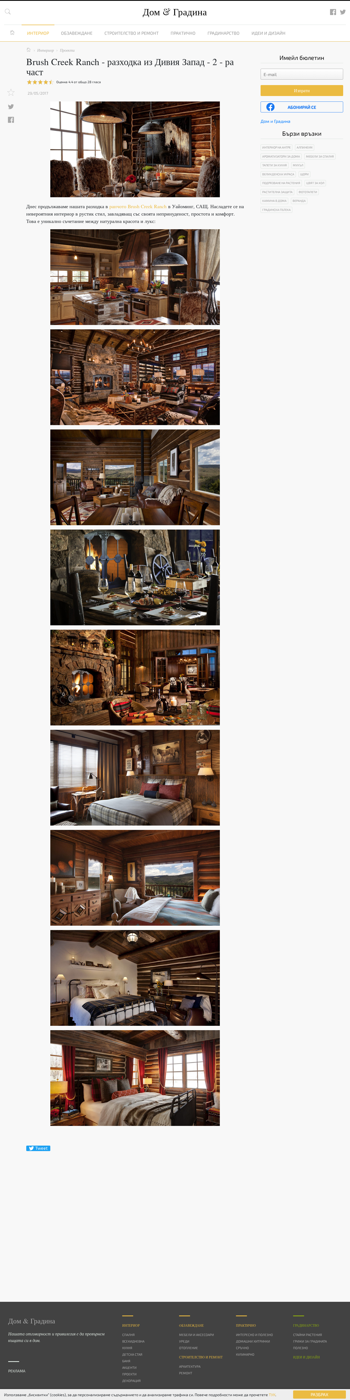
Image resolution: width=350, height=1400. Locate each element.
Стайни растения (307, 1335)
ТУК (272, 1394)
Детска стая (132, 1354)
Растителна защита (277, 192)
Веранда (299, 200)
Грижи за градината (310, 1341)
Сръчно (242, 1348)
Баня (126, 1361)
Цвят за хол (315, 183)
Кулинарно (245, 1354)
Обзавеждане (76, 33)
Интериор (38, 33)
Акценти (129, 1367)
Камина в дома (274, 200)
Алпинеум (305, 147)
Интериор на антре (276, 147)
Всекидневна (133, 1341)
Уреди (184, 1341)
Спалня (128, 1335)
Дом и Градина (275, 121)
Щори (304, 174)
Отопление (188, 1348)
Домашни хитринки (253, 1341)
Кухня (127, 1348)
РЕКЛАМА (16, 1371)
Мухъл (298, 165)
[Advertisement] (135, 1216)
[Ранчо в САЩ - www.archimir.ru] (135, 277)
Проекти (129, 1374)
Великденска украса (278, 174)
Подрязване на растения (281, 183)
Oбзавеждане (191, 1325)
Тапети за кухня (274, 165)
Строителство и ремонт (131, 33)
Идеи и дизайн (268, 33)
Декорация (131, 1380)
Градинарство (224, 33)
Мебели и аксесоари (196, 1335)
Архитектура (189, 1366)
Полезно (300, 1348)
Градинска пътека (276, 209)
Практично (183, 33)
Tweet (41, 1148)
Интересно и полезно (254, 1335)
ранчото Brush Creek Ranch (138, 206)
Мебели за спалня (320, 156)
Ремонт (185, 1373)
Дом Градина (175, 11)
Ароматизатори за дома (281, 156)
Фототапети (308, 192)
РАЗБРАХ (319, 1394)
